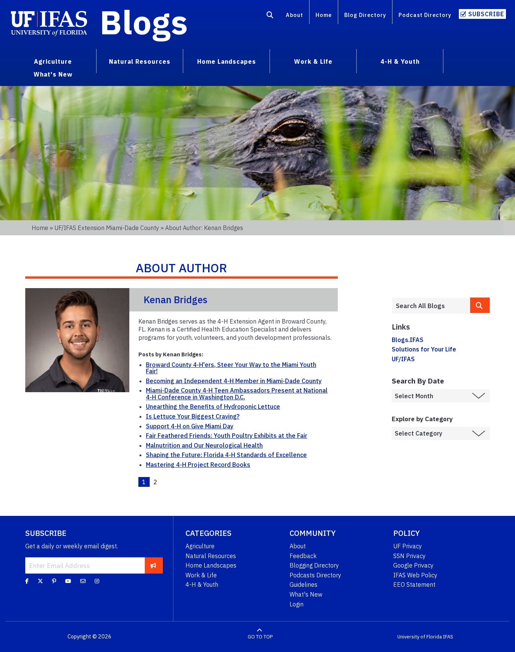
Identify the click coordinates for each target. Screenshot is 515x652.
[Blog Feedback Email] (83, 581)
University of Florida (419, 637)
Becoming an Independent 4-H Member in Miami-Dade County (234, 381)
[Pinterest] (54, 581)
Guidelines (303, 584)
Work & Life (201, 575)
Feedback (303, 556)
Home (324, 14)
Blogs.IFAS (407, 340)
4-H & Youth (201, 584)
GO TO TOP (260, 637)
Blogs (144, 21)
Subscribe (486, 14)
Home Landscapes (210, 565)
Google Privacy (413, 565)
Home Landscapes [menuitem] (226, 61)
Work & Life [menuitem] (313, 61)
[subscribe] (153, 565)
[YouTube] (68, 581)
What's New (306, 594)
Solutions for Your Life (424, 349)
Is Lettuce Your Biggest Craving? (192, 416)
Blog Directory (365, 14)
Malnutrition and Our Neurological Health (204, 445)
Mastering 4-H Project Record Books (198, 464)
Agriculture (200, 546)
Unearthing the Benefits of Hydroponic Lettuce (213, 406)
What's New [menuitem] (53, 74)
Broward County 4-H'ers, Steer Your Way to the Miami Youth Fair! (231, 368)
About (294, 14)
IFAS (448, 637)
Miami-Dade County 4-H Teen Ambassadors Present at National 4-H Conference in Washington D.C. (237, 394)
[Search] (270, 16)
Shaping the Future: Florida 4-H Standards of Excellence (226, 455)
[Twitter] (40, 581)
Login (296, 604)
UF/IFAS (403, 359)
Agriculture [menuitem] (53, 61)
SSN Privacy (409, 556)
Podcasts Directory (315, 575)
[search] (480, 305)
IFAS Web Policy (415, 575)
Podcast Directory (425, 14)
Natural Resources (210, 556)
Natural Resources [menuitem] (139, 61)
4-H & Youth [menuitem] (400, 61)
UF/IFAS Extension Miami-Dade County (106, 228)
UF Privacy (407, 546)
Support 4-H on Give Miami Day (189, 426)
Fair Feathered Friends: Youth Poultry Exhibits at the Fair (226, 435)
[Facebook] (27, 581)
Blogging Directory (314, 565)
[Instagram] (97, 581)
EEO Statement (414, 584)
